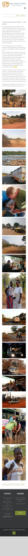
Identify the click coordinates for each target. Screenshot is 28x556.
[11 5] (14, 90)
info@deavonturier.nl (7, 516)
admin (5, 484)
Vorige (17, 15)
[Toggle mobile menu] (25, 8)
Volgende (22, 15)
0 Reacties (22, 484)
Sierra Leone (17, 484)
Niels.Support (22, 529)
